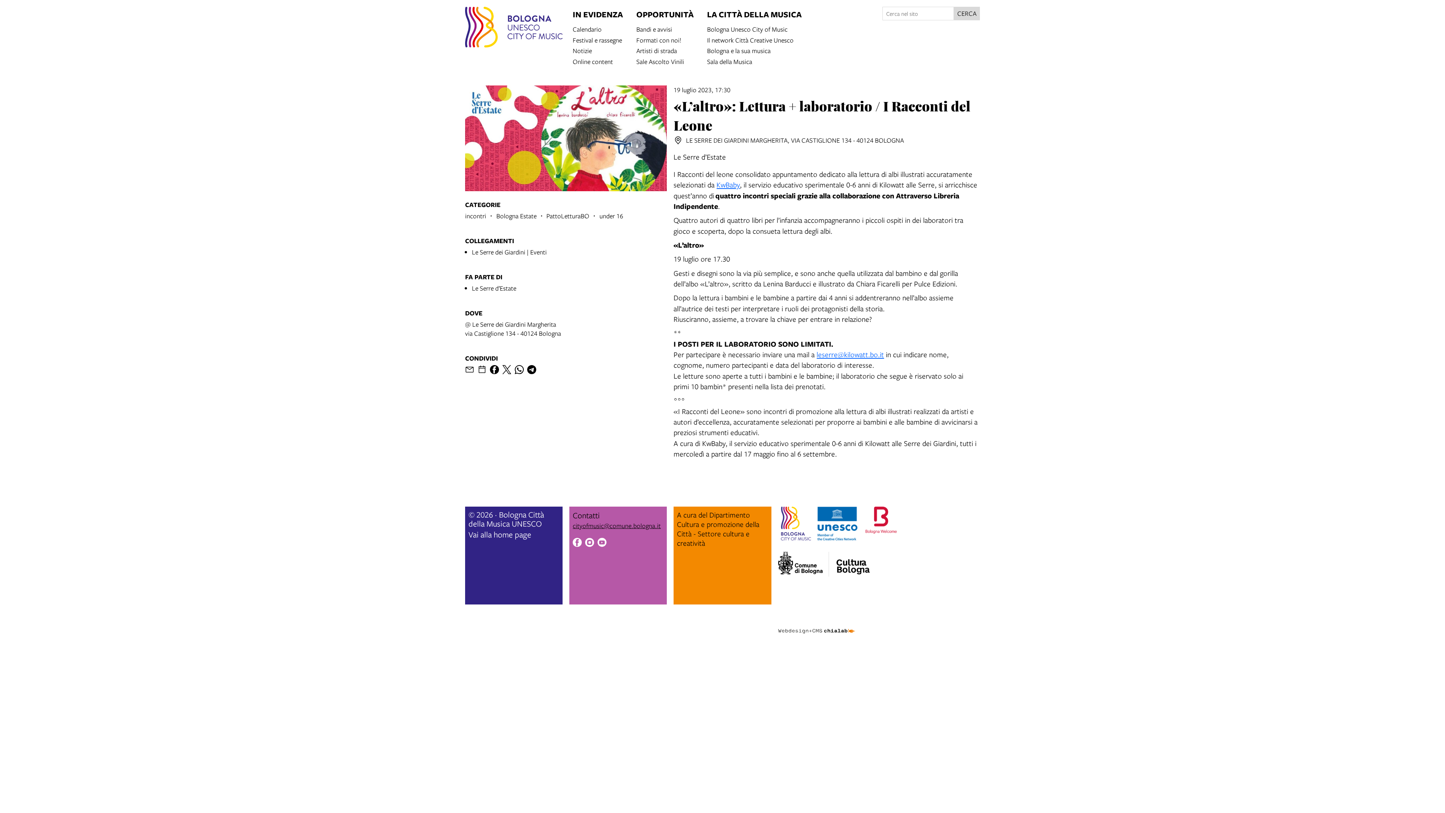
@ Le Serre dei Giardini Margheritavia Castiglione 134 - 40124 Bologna (513, 329)
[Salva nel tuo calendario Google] (482, 369)
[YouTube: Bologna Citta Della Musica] (602, 543)
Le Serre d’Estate (494, 288)
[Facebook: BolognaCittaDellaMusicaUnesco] (577, 543)
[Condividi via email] (469, 369)
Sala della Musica (729, 61)
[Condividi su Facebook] (494, 369)
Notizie (582, 50)
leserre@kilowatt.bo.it (850, 354)
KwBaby (728, 184)
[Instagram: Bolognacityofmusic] (589, 543)
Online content (593, 61)
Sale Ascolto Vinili (660, 61)
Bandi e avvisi (654, 29)
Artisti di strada (656, 50)
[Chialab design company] (816, 624)
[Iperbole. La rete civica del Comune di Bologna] (803, 564)
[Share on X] (506, 369)
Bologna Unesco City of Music (747, 29)
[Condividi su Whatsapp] (519, 369)
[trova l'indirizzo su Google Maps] (678, 140)
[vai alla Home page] (514, 28)
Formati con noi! (658, 40)
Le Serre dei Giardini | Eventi (509, 252)
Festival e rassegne (597, 40)
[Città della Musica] (853, 562)
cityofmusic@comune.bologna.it (617, 525)
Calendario (587, 29)
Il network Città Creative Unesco (750, 40)
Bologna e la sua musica (739, 50)
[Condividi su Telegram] (531, 369)
